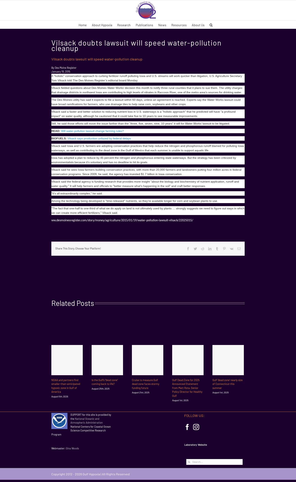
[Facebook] (187, 427)
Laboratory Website (195, 444)
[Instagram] (196, 427)
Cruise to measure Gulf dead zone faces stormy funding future (145, 384)
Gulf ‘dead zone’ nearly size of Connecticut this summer (227, 384)
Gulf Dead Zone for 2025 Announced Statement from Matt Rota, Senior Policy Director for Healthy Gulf (187, 387)
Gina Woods (72, 448)
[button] (211, 25)
